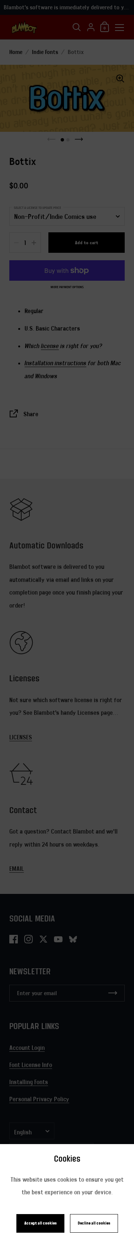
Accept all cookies (40, 1223)
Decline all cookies (94, 1223)
